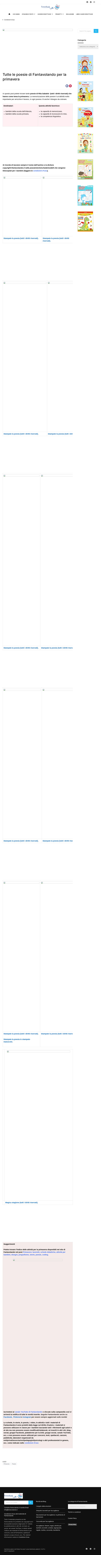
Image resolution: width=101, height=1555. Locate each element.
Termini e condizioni (74, 1512)
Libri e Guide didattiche (84, 14)
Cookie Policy (72, 1518)
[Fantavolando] (50, 7)
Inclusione (70, 14)
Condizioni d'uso (24, 1537)
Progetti (58, 14)
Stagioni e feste (27, 14)
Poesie (13, 86)
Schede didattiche (44, 14)
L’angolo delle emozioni (43, 1506)
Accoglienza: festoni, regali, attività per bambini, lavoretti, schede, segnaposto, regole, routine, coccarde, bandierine (49, 1528)
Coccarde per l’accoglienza (45, 1521)
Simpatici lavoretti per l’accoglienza (47, 1510)
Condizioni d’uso (9, 20)
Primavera (7, 86)
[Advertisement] (38, 144)
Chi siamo (16, 14)
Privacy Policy (72, 1524)
